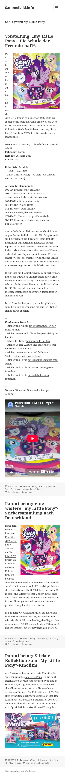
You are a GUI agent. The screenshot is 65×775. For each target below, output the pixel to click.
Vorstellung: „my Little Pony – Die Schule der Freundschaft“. (29, 40)
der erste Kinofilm (41, 673)
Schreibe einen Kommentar (20, 492)
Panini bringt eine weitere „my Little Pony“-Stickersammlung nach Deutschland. (32, 510)
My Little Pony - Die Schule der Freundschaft (30, 488)
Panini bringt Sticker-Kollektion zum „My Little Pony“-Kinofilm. (32, 660)
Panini (40, 489)
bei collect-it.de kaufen (18, 348)
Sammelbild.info (19, 7)
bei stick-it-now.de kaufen (28, 356)
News (25, 638)
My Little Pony (41, 486)
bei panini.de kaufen (38, 340)
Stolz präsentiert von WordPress (20, 771)
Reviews (26, 486)
